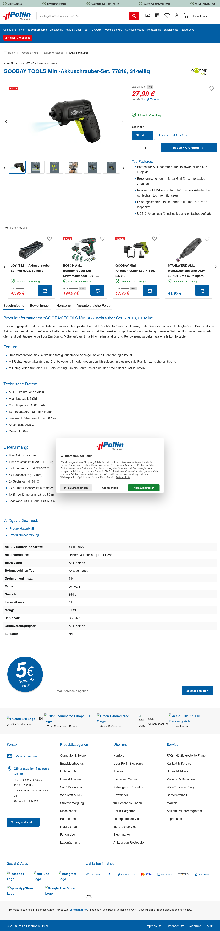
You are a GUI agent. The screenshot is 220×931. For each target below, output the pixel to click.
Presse (118, 771)
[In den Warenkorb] (45, 290)
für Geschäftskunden (127, 802)
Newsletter (120, 795)
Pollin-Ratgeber (124, 810)
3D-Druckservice (124, 826)
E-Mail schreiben (25, 756)
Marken (172, 802)
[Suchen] (134, 16)
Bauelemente (69, 818)
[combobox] (82, 16)
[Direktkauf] (157, 15)
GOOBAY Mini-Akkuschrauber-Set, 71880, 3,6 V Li (135, 270)
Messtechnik (68, 810)
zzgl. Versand (152, 99)
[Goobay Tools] (199, 72)
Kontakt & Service (179, 763)
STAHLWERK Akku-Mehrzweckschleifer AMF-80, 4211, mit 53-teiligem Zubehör (187, 270)
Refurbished (68, 826)
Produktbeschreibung (24, 534)
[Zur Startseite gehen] (17, 15)
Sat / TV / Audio (71, 787)
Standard (142, 135)
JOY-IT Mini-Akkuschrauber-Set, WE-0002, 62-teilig (31, 268)
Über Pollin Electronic (128, 763)
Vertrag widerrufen (23, 822)
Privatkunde (200, 16)
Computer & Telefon (73, 755)
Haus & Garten (70, 779)
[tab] (13, 306)
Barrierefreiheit (177, 795)
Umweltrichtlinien (178, 771)
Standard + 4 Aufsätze (172, 135)
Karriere (118, 755)
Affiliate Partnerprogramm (184, 810)
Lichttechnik (68, 771)
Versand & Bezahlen (181, 779)
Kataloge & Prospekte (128, 787)
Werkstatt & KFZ (71, 795)
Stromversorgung (72, 802)
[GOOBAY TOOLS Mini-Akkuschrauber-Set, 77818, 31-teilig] (64, 121)
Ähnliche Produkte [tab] (16, 227)
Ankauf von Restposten (129, 842)
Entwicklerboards (72, 763)
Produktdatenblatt (21, 528)
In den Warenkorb (186, 147)
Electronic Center (125, 779)
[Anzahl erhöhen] (155, 147)
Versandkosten (78, 909)
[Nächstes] (122, 121)
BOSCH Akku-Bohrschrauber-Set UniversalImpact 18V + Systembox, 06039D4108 (81, 270)
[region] (64, 131)
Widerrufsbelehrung (180, 787)
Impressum (174, 818)
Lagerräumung (70, 842)
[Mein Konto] (176, 15)
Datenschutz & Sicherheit (184, 925)
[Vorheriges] (6, 121)
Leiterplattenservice (126, 818)
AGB (210, 925)
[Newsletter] (148, 15)
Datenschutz (74, 698)
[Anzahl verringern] (136, 147)
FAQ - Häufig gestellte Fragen (187, 755)
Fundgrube (67, 834)
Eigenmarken (122, 834)
